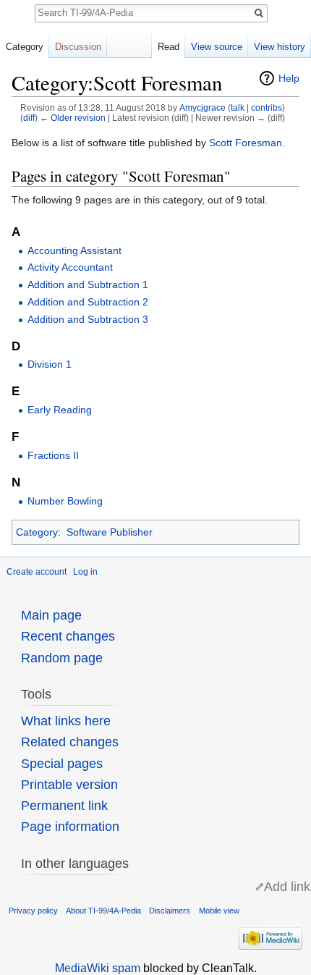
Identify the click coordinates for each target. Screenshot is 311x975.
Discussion (78, 46)
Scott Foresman (245, 142)
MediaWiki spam (97, 968)
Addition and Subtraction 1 (87, 284)
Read (168, 46)
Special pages (62, 763)
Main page (51, 615)
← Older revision (73, 117)
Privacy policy (33, 910)
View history (279, 46)
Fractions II (53, 455)
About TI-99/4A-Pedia (103, 910)
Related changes (70, 742)
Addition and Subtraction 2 (87, 302)
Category (37, 532)
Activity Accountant (70, 267)
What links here (66, 721)
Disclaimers (169, 910)
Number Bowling (65, 501)
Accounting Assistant (74, 250)
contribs (266, 107)
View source (216, 46)
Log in (85, 572)
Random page (62, 658)
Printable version (69, 784)
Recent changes (68, 636)
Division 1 (49, 364)
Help (288, 78)
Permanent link (64, 805)
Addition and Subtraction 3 (87, 319)
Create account (37, 572)
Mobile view (219, 910)
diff (29, 117)
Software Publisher (110, 532)
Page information (70, 826)
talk (237, 107)
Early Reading (59, 409)
